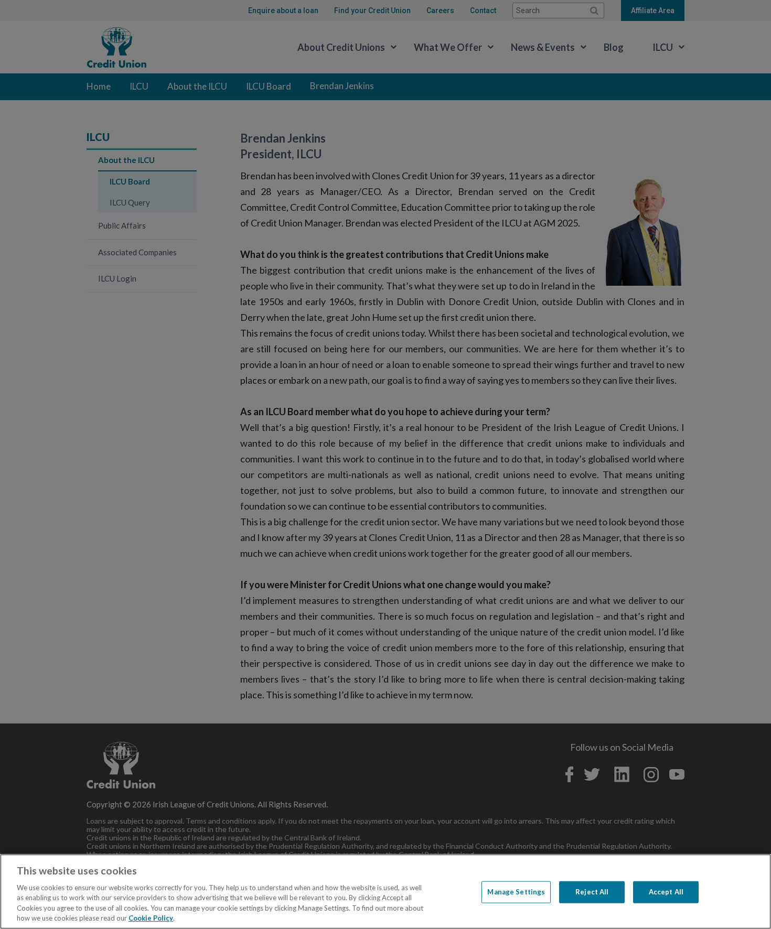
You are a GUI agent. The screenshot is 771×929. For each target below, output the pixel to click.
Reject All (591, 892)
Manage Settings (516, 892)
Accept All (666, 892)
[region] (385, 891)
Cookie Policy (150, 918)
